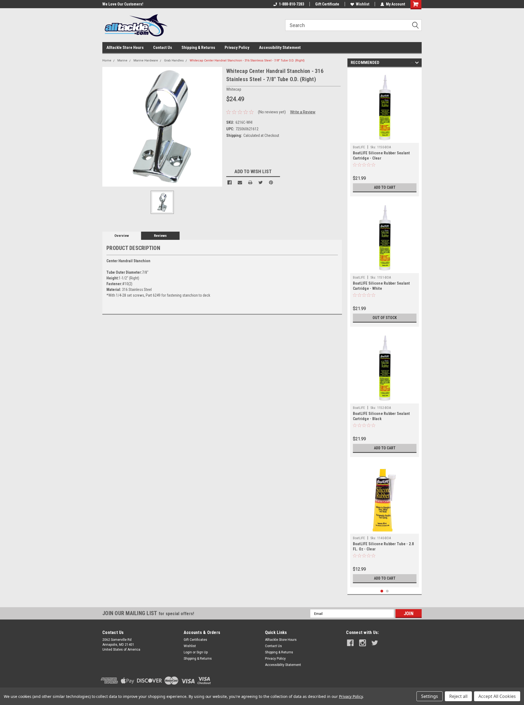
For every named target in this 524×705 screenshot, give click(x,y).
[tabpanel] (384, 133)
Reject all (458, 696)
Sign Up (202, 652)
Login (188, 652)
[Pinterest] (271, 182)
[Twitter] (260, 182)
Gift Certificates (195, 640)
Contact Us (162, 47)
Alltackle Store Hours (125, 47)
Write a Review (302, 112)
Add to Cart (384, 187)
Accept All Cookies (497, 696)
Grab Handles (174, 60)
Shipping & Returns (198, 47)
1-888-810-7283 (291, 4)
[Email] (240, 182)
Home (106, 60)
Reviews (160, 236)
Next (417, 63)
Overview (121, 236)
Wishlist (362, 4)
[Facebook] (229, 182)
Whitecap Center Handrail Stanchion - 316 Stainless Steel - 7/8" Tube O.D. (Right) (247, 60)
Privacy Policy (237, 47)
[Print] (250, 182)
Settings (429, 696)
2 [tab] (387, 591)
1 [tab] (381, 591)
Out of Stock (385, 317)
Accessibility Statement (280, 47)
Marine (122, 60)
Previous (412, 63)
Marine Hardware (145, 60)
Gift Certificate (327, 4)
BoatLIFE (359, 147)
